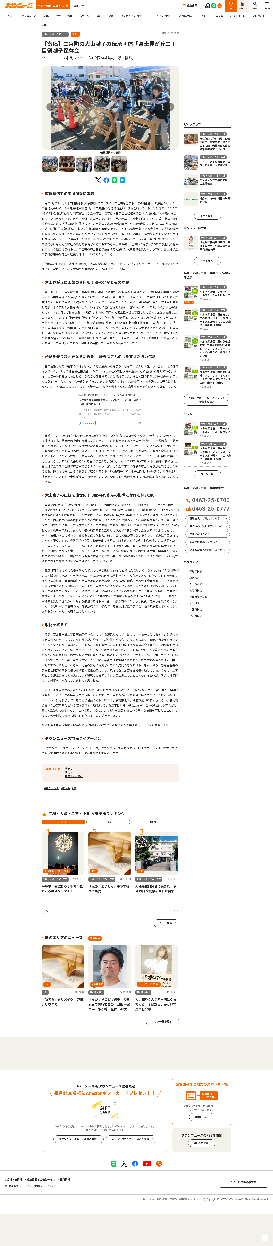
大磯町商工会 (197, 603)
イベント (204, 15)
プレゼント (258, 15)
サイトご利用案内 (33, 1186)
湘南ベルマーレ (198, 584)
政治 (99, 15)
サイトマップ (51, 1186)
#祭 (74, 788)
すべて (8, 15)
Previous (50, 107)
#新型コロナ (51, 788)
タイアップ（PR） (161, 15)
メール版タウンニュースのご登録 (130, 1139)
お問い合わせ (246, 1182)
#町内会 (65, 788)
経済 (111, 15)
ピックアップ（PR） (132, 15)
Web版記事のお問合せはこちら (207, 550)
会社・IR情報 (14, 1179)
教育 (70, 15)
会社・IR (243, 8)
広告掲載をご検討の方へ (41, 1179)
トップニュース (27, 15)
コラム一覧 (206, 474)
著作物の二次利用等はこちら (206, 526)
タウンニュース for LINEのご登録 (78, 1139)
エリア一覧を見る (162, 1021)
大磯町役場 (195, 590)
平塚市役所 (195, 571)
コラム (219, 15)
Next (170, 107)
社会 (58, 15)
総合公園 (194, 577)
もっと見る (165, 923)
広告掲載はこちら (200, 534)
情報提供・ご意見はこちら (205, 518)
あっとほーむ (237, 15)
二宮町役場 (195, 609)
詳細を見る (201, 1116)
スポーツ (84, 15)
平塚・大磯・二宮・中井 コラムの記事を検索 (207, 399)
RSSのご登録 (201, 1143)
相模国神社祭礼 (74, 776)
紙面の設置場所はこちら (203, 542)
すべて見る (207, 215)
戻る (46, 25)
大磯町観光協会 (198, 596)
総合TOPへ (79, 5)
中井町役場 (195, 615)
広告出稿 (192, 5)
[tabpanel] (110, 110)
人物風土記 (185, 15)
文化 (46, 15)
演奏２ (69, 772)
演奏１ (69, 768)
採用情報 (65, 1179)
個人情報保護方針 (13, 1186)
